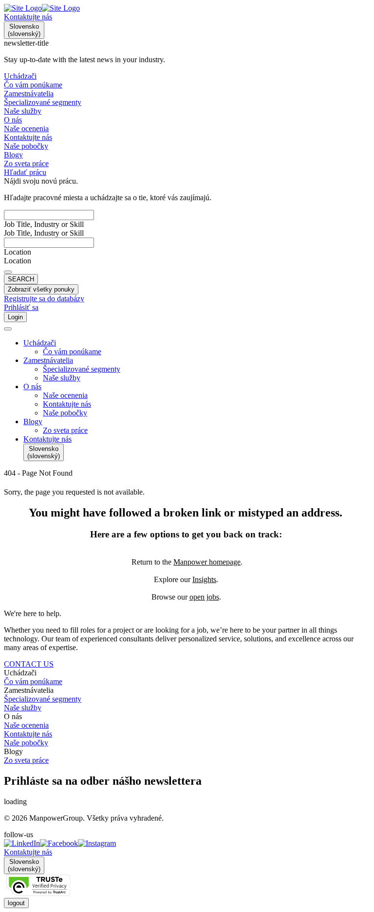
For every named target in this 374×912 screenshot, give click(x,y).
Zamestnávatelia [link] (29, 690)
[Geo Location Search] (8, 272)
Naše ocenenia (26, 725)
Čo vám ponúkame (33, 681)
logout (16, 903)
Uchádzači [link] (20, 673)
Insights (204, 579)
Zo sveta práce (26, 760)
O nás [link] (13, 716)
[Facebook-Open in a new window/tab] (59, 843)
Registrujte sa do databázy (44, 298)
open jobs (204, 597)
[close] (8, 328)
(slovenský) (24, 30)
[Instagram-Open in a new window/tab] (97, 843)
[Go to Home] (42, 8)
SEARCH (21, 279)
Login (15, 317)
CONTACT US (29, 664)
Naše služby (22, 708)
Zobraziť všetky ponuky (41, 289)
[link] (187, 843)
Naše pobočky (26, 743)
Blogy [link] (13, 751)
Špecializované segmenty (42, 699)
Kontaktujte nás (28, 17)
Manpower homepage (207, 562)
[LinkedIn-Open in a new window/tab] (22, 843)
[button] (196, 343)
